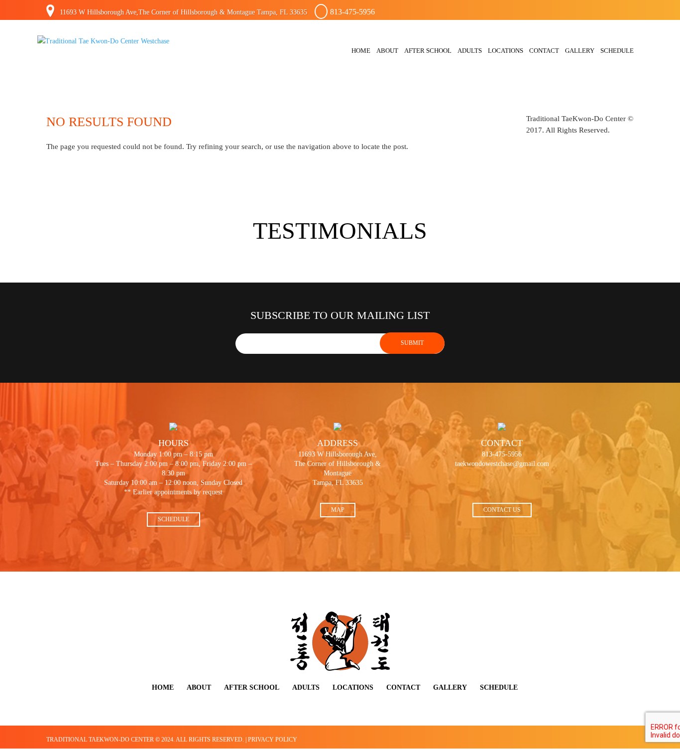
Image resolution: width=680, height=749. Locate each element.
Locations (505, 50)
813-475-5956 (352, 11)
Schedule (617, 50)
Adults (469, 50)
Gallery (579, 50)
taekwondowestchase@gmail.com (502, 463)
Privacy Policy (272, 739)
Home (360, 50)
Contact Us (502, 509)
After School (428, 50)
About (387, 50)
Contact (544, 50)
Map (337, 509)
